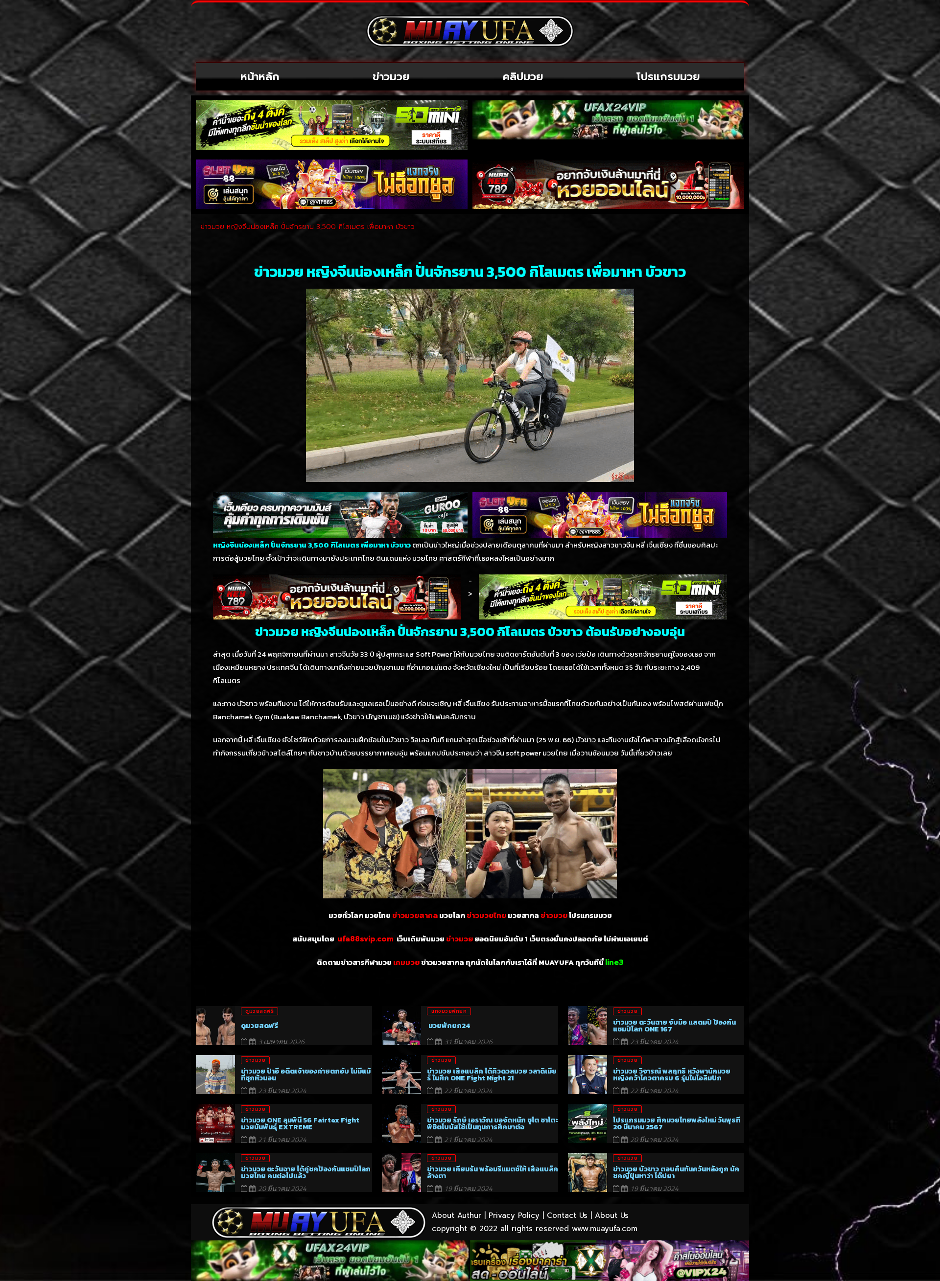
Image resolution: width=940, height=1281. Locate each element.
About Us (612, 1215)
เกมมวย (406, 962)
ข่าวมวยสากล (415, 915)
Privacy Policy (514, 1215)
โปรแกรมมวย (668, 77)
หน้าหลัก (260, 77)
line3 (614, 962)
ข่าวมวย (391, 77)
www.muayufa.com (604, 1228)
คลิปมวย (523, 77)
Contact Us (567, 1215)
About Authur (456, 1215)
